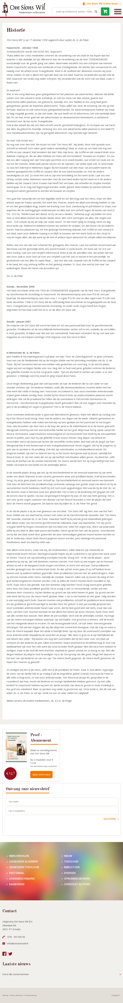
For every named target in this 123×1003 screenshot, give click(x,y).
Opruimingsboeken (77, 878)
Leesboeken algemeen (23, 861)
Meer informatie (41, 774)
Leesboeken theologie (24, 867)
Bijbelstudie (72, 867)
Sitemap (5, 995)
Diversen (70, 873)
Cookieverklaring (31, 995)
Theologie (71, 861)
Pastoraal (16, 873)
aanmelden (109, 818)
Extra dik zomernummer (15, 974)
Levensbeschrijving (22, 878)
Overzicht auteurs (77, 884)
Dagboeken (16, 884)
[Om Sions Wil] (23, 9)
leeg (105, 11)
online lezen (102, 3)
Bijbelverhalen (19, 856)
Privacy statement (16, 995)
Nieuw (68, 856)
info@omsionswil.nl (17, 943)
